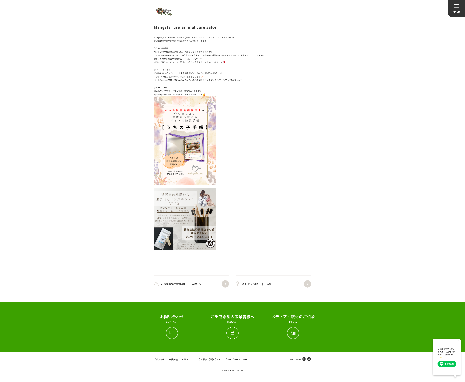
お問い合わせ (188, 359)
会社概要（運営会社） (209, 359)
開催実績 (173, 359)
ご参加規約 (159, 359)
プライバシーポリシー (236, 359)
